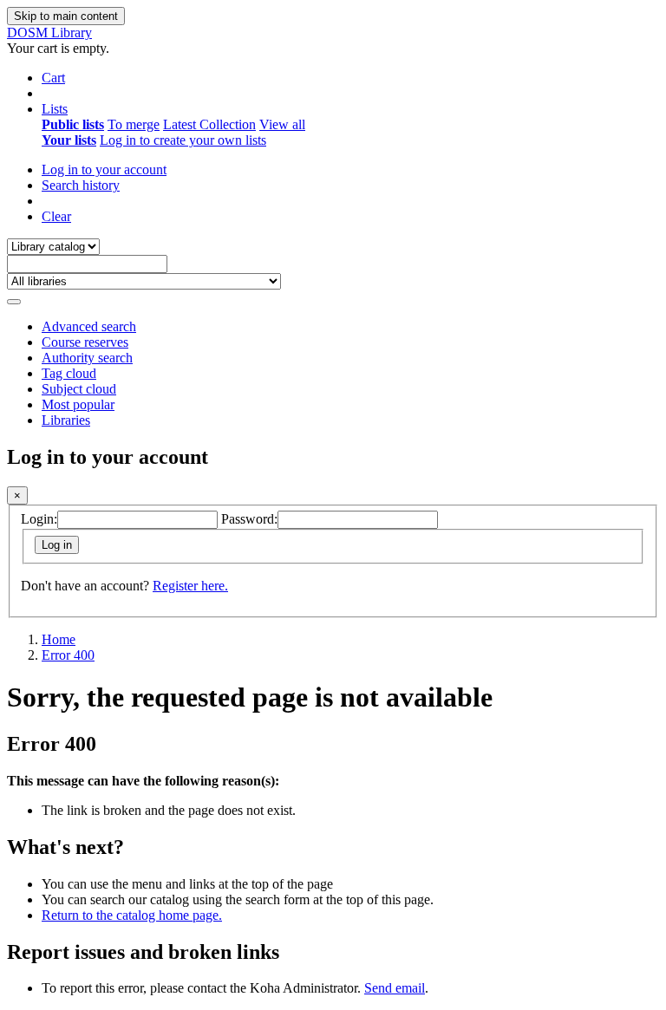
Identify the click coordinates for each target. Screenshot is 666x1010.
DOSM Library (49, 32)
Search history (81, 185)
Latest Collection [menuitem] (209, 124)
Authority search (87, 357)
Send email (394, 988)
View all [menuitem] (282, 124)
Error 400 (68, 655)
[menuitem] (73, 124)
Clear (56, 216)
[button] (53, 77)
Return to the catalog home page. (132, 915)
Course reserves (85, 342)
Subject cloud (79, 388)
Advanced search (89, 326)
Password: (249, 519)
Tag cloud (69, 373)
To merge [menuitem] (134, 124)
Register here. (190, 585)
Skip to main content (66, 16)
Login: (39, 519)
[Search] (14, 301)
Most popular (78, 404)
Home (58, 639)
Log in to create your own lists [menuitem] (183, 140)
